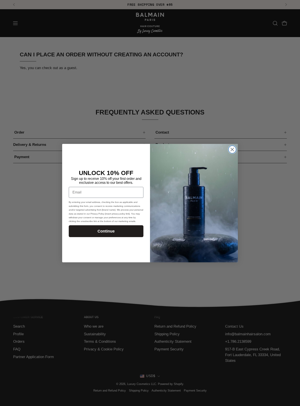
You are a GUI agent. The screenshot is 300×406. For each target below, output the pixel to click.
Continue (106, 231)
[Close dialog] (232, 149)
